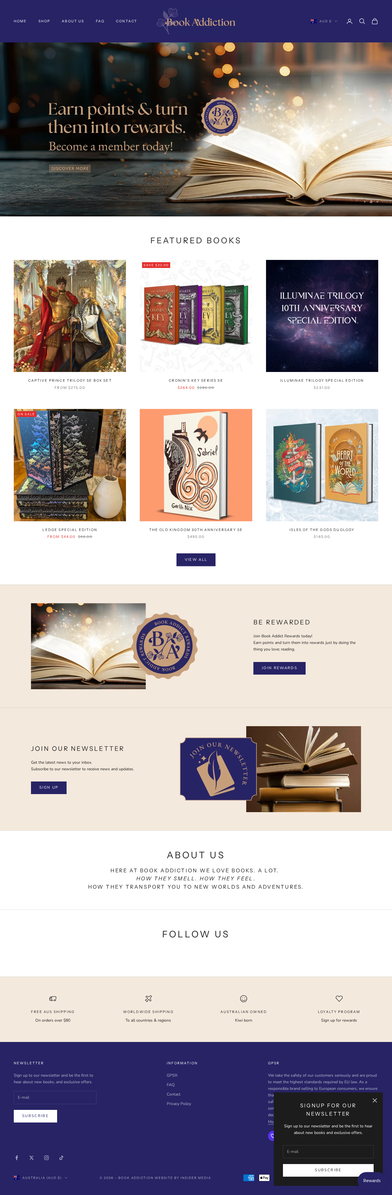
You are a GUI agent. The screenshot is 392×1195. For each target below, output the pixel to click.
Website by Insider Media (183, 1178)
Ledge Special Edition (69, 530)
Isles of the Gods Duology (322, 530)
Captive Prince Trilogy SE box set (70, 380)
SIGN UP (48, 787)
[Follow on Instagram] (46, 1158)
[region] (196, 129)
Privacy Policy (179, 1103)
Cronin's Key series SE (196, 380)
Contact (126, 21)
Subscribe (328, 1170)
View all (196, 559)
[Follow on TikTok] (61, 1158)
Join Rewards (279, 668)
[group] (196, 129)
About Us (73, 21)
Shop (44, 21)
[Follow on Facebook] (17, 1158)
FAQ (100, 21)
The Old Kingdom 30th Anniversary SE (196, 530)
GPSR (172, 1075)
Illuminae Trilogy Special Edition (322, 380)
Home (20, 21)
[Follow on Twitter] (31, 1158)
